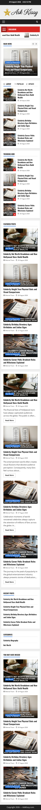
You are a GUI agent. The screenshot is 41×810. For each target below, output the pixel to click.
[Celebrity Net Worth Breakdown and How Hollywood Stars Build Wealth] (20, 240)
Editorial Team (11, 73)
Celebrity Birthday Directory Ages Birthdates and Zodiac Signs (9, 124)
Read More (10, 420)
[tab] (9, 84)
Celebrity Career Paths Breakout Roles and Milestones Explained (9, 139)
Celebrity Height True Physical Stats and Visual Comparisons (9, 109)
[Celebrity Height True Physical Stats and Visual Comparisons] (20, 275)
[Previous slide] (33, 44)
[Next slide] (36, 44)
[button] (3, 21)
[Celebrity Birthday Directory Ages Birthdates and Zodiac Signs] (20, 310)
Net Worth (9, 249)
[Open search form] (37, 22)
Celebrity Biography (13, 62)
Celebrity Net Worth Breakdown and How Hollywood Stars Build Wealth (9, 95)
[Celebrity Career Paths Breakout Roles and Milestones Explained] (20, 345)
